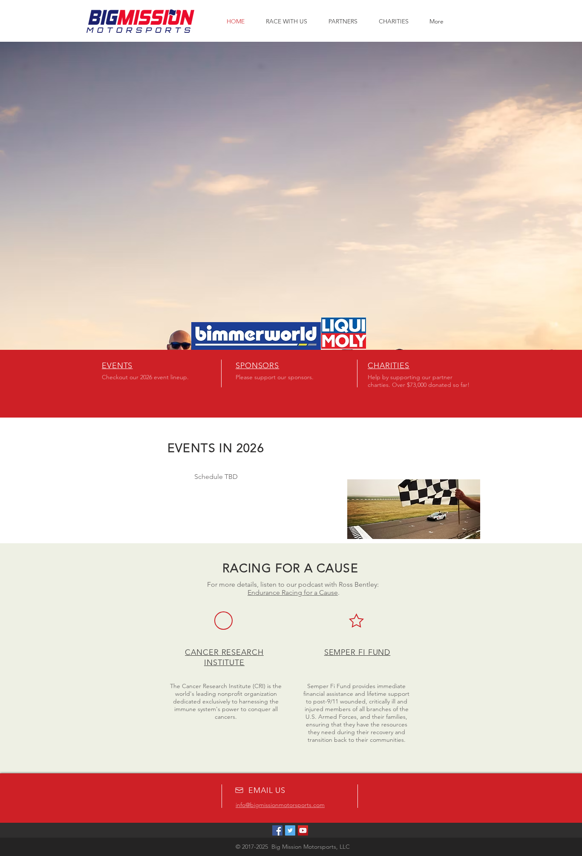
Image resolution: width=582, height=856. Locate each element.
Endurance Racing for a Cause (293, 592)
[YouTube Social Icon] (303, 830)
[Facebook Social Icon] (277, 830)
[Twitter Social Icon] (290, 830)
